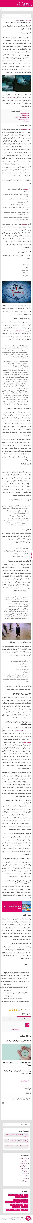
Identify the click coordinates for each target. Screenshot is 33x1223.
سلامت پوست (23, 1159)
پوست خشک (16, 1207)
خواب (26, 1205)
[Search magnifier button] (3, 16)
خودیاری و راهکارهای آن (23, 119)
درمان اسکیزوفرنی (11, 98)
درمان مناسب (19, 730)
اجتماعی (25, 1174)
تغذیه (25, 1176)
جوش (7, 1202)
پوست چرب (24, 1210)
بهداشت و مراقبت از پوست (20, 1200)
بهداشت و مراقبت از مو (21, 1197)
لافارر (22, 1217)
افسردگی (25, 189)
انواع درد (20, 1195)
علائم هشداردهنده (24, 113)
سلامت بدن (14, 1205)
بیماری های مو (23, 1202)
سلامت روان (24, 1169)
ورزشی (25, 1179)
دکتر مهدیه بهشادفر (16, 1029)
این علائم (24, 224)
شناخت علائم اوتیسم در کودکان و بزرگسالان (18, 1041)
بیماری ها (24, 1171)
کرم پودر (9, 1210)
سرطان (21, 1205)
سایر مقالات (24, 1181)
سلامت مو (24, 1161)
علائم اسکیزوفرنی (25, 115)
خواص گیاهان (23, 1166)
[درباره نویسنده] (24, 1018)
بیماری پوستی (14, 1202)
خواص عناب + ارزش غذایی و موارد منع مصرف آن (16, 1146)
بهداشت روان (24, 1081)
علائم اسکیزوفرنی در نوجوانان (22, 117)
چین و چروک (16, 1210)
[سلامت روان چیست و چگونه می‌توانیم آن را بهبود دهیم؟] (16, 1052)
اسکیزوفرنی (18, 331)
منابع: (25, 964)
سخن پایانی (26, 121)
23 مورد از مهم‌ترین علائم (21, 1140)
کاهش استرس (26, 742)
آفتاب (26, 1195)
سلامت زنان (24, 1207)
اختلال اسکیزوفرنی (25, 129)
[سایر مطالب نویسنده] (9, 1018)
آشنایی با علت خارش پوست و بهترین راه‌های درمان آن (17, 1135)
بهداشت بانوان (23, 1164)
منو (32, 9)
